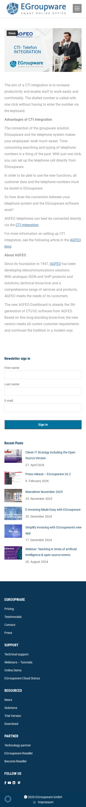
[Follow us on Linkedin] (14, 783)
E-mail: (8, 400)
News (12, 33)
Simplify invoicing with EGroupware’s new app (53, 530)
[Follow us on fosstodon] (19, 783)
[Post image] (13, 456)
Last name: (12, 384)
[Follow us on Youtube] (9, 783)
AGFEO (55, 264)
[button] (8, 799)
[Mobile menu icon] (77, 8)
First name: (12, 368)
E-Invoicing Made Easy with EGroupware (52, 509)
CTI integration (27, 225)
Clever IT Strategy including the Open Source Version (50, 455)
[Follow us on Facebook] (5, 783)
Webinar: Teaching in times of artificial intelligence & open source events (51, 552)
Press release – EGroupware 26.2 (48, 474)
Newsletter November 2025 (44, 492)
